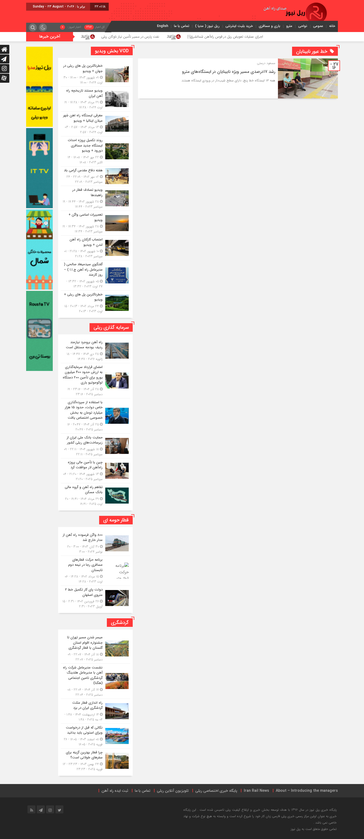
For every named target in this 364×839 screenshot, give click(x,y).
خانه (332, 26)
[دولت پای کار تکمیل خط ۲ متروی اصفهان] (95, 597)
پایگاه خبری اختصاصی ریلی (216, 791)
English (162, 26)
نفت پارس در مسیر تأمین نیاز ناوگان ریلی (163, 36)
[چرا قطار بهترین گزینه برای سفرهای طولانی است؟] (95, 760)
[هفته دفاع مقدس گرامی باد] (95, 176)
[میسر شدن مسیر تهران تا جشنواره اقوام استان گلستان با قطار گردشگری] (95, 648)
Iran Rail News (256, 791)
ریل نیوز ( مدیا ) (207, 26)
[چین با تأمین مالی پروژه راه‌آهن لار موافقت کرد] (95, 470)
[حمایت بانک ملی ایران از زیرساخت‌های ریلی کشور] (95, 446)
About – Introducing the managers (307, 791)
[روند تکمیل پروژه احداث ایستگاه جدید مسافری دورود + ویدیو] (95, 151)
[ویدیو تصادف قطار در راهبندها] (95, 198)
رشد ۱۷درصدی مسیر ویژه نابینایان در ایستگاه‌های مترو (228, 71)
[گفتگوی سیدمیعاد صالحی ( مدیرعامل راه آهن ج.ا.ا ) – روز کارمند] (95, 275)
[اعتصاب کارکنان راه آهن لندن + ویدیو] (95, 248)
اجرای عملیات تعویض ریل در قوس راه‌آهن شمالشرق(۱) (258, 36)
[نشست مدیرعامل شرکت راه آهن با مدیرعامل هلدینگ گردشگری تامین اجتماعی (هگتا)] (95, 681)
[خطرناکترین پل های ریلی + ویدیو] (95, 302)
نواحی (302, 26)
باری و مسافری (269, 26)
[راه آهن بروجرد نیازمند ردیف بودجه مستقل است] (95, 350)
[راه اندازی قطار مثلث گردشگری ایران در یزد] (95, 711)
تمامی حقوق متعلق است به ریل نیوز (314, 829)
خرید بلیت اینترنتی (239, 26)
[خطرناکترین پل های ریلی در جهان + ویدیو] (95, 74)
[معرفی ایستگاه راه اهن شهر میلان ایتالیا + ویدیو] (95, 124)
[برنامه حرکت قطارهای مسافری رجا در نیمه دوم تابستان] (95, 571)
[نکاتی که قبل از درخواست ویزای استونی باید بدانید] (95, 736)
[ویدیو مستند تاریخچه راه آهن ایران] (95, 99)
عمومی (318, 26)
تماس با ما (181, 26)
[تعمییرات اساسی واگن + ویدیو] (95, 223)
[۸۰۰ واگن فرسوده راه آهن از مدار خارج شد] (95, 543)
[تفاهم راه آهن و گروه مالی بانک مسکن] (95, 494)
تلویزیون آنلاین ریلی (173, 791)
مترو (289, 26)
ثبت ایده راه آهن (115, 791)
